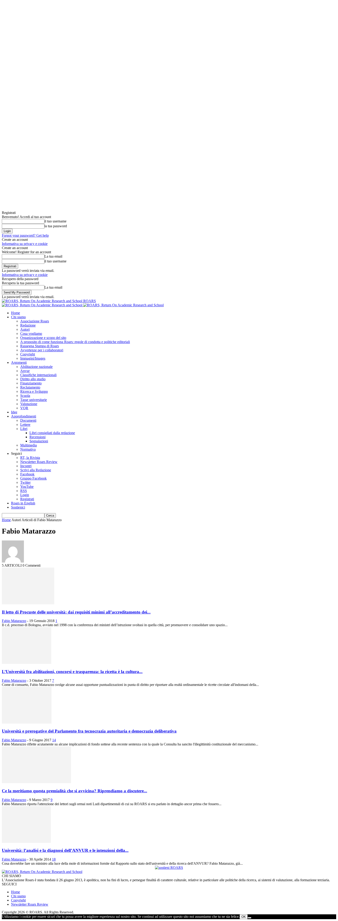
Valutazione (28, 404)
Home (15, 313)
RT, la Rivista (30, 458)
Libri (23, 429)
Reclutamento (30, 387)
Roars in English (23, 503)
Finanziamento (31, 383)
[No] (249, 917)
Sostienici (18, 507)
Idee (14, 412)
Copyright (27, 354)
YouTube (27, 487)
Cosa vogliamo (31, 333)
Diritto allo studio (33, 379)
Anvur (25, 371)
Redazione (28, 325)
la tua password (55, 226)
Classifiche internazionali (38, 375)
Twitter (25, 482)
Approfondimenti (23, 416)
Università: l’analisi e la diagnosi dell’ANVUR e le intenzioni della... (65, 850)
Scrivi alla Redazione (35, 470)
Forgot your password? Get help (25, 235)
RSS (23, 491)
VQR (24, 408)
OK (243, 916)
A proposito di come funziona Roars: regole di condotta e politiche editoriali (75, 342)
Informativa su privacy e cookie (25, 244)
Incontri (26, 466)
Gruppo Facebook (33, 478)
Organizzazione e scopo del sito (43, 338)
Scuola (25, 396)
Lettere (25, 424)
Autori (25, 329)
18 (54, 859)
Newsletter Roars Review (38, 462)
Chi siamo (18, 317)
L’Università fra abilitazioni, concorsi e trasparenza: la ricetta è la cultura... (72, 671)
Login (24, 495)
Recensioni (37, 437)
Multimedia (28, 445)
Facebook (27, 474)
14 (54, 740)
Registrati (27, 499)
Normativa (28, 449)
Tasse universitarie (33, 400)
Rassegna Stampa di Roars (39, 346)
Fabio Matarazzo (14, 621)
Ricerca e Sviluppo (34, 391)
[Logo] (42, 305)
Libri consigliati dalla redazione (52, 433)
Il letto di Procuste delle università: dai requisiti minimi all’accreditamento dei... (76, 612)
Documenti (28, 420)
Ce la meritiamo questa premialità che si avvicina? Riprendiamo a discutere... (74, 790)
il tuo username (55, 221)
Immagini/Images (32, 358)
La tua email (53, 256)
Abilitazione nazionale (36, 367)
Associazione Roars (34, 321)
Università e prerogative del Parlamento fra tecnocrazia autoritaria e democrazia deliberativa (89, 731)
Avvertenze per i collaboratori (41, 350)
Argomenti (19, 362)
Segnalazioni (38, 441)
